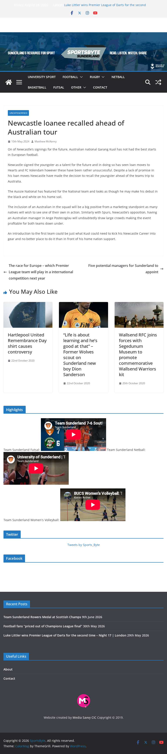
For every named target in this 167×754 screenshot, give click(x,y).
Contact (100, 87)
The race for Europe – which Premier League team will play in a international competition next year (41, 272)
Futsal (58, 87)
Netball (118, 77)
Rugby (95, 77)
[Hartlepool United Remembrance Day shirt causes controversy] (27, 305)
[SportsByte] (8, 82)
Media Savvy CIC (84, 717)
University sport (42, 77)
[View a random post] (158, 82)
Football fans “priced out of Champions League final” (42, 626)
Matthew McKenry (46, 141)
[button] (80, 77)
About (8, 669)
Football (70, 77)
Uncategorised (18, 112)
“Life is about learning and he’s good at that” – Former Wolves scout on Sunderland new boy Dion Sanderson (80, 354)
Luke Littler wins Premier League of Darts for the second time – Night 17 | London (64, 635)
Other (76, 87)
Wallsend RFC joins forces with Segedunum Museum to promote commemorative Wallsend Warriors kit (138, 354)
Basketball (37, 87)
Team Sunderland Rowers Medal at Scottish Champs (42, 617)
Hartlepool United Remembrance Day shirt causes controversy (27, 343)
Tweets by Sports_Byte (83, 545)
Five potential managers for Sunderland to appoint (123, 268)
